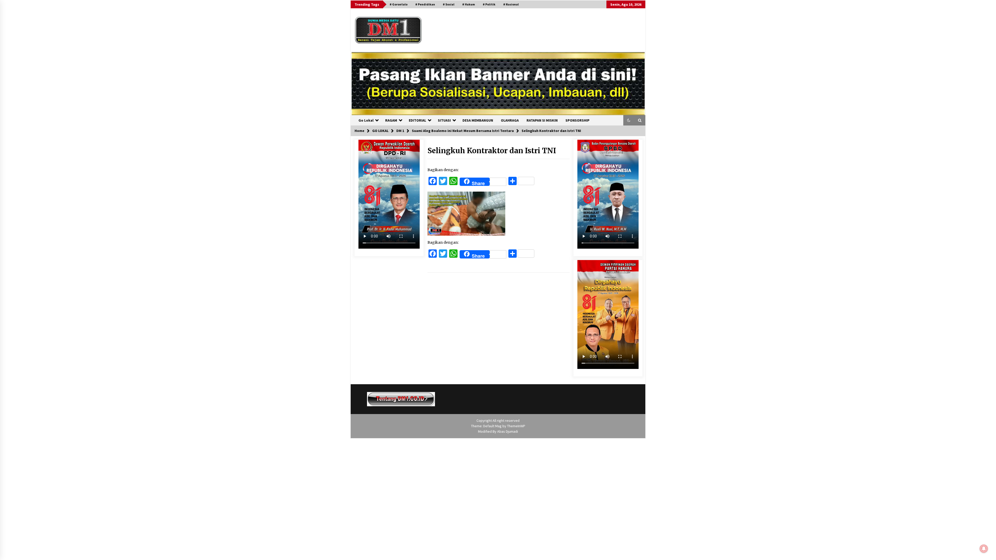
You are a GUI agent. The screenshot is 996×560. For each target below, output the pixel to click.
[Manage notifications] (984, 548)
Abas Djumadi (507, 431)
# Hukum (468, 4)
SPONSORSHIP (577, 120)
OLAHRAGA (510, 120)
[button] (628, 120)
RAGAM (391, 120)
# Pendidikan (425, 4)
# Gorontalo (398, 4)
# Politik (489, 4)
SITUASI (444, 120)
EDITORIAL (417, 120)
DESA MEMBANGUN (477, 120)
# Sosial (448, 4)
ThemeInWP (516, 426)
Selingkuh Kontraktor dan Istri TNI (491, 150)
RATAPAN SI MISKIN (542, 120)
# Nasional (511, 4)
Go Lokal (366, 120)
